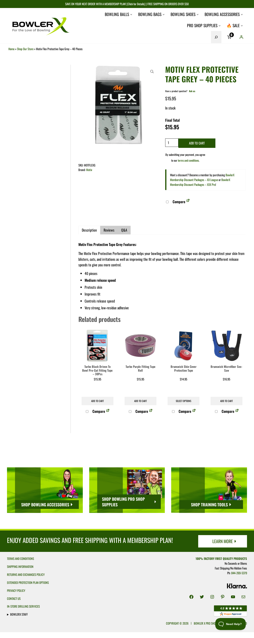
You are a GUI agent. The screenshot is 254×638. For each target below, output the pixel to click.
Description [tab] (89, 230)
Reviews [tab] (109, 230)
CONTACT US (14, 598)
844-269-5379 (239, 573)
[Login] (241, 37)
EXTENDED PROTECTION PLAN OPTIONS (28, 582)
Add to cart (197, 143)
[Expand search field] (216, 37)
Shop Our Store (25, 49)
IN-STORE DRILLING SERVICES (23, 606)
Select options (183, 401)
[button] (152, 71)
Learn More (222, 541)
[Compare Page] (188, 201)
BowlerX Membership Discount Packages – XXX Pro (200, 182)
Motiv (89, 169)
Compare (178, 201)
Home (11, 49)
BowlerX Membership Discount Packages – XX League (202, 177)
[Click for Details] (135, 4)
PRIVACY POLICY (16, 590)
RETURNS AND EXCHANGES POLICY (26, 574)
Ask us (192, 91)
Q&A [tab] (124, 230)
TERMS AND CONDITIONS (20, 558)
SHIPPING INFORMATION (20, 566)
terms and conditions (188, 160)
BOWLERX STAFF (19, 614)
